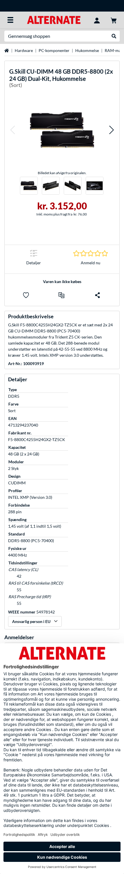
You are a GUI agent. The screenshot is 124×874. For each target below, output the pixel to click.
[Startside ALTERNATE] (53, 19)
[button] (12, 129)
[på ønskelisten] (26, 295)
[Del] (97, 295)
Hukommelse (87, 50)
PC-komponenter (54, 50)
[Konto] (97, 20)
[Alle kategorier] (10, 20)
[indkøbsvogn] (114, 20)
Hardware (24, 50)
